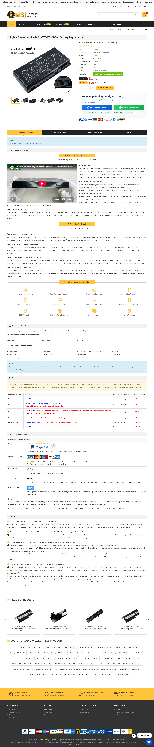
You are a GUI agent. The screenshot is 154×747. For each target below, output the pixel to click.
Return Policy (48, 715)
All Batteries (25, 24)
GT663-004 (46, 351)
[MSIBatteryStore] (22, 14)
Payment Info (84, 715)
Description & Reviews (24, 132)
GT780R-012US (47, 354)
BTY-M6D (80, 340)
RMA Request (120, 715)
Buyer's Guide (117, 6)
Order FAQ (48, 712)
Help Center (142, 6)
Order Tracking (131, 6)
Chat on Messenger (98, 107)
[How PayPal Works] (113, 731)
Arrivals (62, 24)
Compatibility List (59, 132)
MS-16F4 (80, 358)
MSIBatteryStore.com (48, 740)
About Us (12, 709)
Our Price (83, 83)
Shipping (91, 24)
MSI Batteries (119, 29)
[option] (42, 71)
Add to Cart (106, 88)
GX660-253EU (116, 354)
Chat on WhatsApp (130, 107)
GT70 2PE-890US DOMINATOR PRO (89, 351)
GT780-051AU (11, 354)
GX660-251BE (81, 354)
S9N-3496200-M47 (48, 340)
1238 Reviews (94, 46)
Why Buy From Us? (15, 715)
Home (11, 24)
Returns (103, 24)
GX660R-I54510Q (13, 358)
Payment (79, 24)
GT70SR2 (115, 351)
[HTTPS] (126, 731)
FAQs (129, 132)
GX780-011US (46, 358)
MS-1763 (114, 358)
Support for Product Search (125, 331)
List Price (83, 79)
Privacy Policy (13, 717)
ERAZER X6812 (12, 351)
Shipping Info (84, 712)
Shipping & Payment (94, 132)
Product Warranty (15, 712)
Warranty (116, 24)
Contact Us (119, 709)
